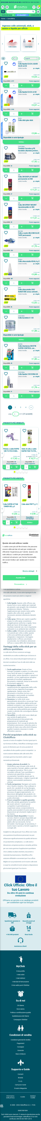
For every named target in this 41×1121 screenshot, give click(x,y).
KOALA (20, 259)
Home (3, 18)
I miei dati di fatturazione (20, 982)
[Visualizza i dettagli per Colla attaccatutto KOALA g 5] (10, 269)
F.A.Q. (20, 1081)
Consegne (20, 1047)
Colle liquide (28, 47)
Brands (20, 1078)
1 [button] (14, 472)
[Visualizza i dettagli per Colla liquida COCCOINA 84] (10, 382)
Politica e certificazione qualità (20, 1012)
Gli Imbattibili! (21, 15)
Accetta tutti (20, 578)
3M (19, 175)
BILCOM (20, 231)
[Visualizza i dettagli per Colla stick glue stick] (10, 128)
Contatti (20, 1074)
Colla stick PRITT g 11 (30, 504)
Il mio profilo (20, 971)
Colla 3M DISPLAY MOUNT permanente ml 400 (28, 178)
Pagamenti (20, 1043)
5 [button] (26, 472)
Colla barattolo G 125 (26, 318)
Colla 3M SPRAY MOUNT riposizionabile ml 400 (27, 206)
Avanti (31, 407)
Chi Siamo (20, 1005)
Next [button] (38, 44)
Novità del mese (7, 15)
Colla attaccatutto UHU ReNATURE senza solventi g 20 (28, 290)
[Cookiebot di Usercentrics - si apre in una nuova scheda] (29, 535)
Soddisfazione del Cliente (20, 1016)
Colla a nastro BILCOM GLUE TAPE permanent (28, 234)
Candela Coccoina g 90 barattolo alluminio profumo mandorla (28, 149)
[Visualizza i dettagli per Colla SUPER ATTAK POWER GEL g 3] (11, 492)
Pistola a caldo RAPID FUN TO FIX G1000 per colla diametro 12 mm (11, 450)
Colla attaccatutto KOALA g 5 (28, 261)
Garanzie (20, 1050)
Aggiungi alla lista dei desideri (6, 63)
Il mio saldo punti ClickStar (20, 985)
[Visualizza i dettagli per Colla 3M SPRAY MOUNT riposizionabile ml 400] (10, 213)
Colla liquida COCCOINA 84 (28, 374)
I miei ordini (20, 974)
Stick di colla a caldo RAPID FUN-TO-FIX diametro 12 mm (29, 450)
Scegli (21, 142)
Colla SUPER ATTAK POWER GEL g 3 (10, 505)
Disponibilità (6, 81)
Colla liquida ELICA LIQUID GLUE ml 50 (28, 65)
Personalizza (19, 584)
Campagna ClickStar (20, 1019)
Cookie (22, 1097)
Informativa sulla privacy (10, 1097)
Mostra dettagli (28, 571)
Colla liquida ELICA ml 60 (27, 92)
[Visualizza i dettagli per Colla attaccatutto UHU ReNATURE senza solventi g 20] (10, 298)
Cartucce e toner (20, 1085)
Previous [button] (2, 44)
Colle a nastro (13, 47)
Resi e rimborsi (20, 1054)
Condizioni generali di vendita (20, 1040)
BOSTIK (20, 344)
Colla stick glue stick (25, 120)
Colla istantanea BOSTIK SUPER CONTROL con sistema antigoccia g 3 (27, 347)
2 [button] (17, 472)
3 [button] (20, 472)
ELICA (20, 62)
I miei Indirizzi (20, 978)
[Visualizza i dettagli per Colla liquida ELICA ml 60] (10, 100)
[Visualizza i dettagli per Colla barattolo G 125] (10, 326)
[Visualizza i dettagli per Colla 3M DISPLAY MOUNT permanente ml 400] (10, 185)
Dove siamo (20, 1009)
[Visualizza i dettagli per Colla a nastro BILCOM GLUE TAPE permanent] (10, 241)
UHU (19, 287)
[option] (20, 1)
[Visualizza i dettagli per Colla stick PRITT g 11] (29, 492)
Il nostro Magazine (20, 1088)
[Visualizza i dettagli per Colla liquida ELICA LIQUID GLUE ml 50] (10, 72)
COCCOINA (21, 146)
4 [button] (23, 472)
